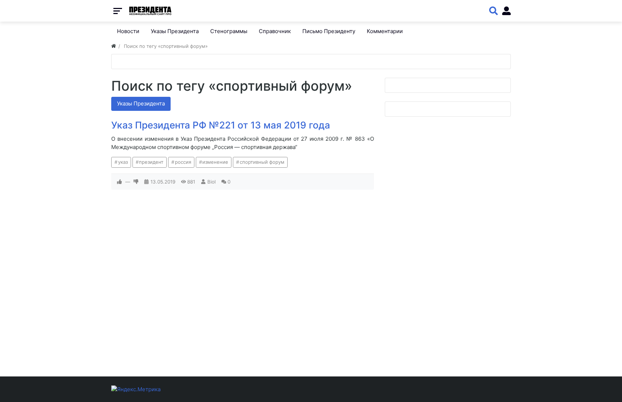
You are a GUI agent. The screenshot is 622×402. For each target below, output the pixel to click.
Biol (211, 182)
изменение (215, 162)
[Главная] (113, 46)
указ (123, 162)
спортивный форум (262, 162)
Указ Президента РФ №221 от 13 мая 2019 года (220, 125)
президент (151, 162)
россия (183, 162)
